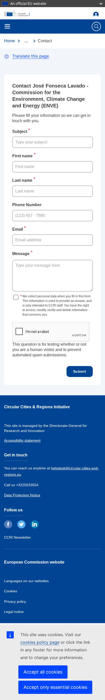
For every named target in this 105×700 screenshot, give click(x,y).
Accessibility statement (22, 440)
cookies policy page (39, 642)
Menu (7, 26)
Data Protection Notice (22, 495)
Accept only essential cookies (55, 687)
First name (22, 156)
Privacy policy (15, 601)
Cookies (10, 591)
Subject (19, 131)
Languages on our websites (26, 581)
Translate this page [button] (30, 56)
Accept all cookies (42, 672)
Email (17, 229)
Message (21, 253)
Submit (79, 371)
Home (9, 41)
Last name (22, 180)
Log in (97, 14)
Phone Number (27, 205)
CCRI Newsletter (17, 537)
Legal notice (14, 612)
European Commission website (34, 562)
